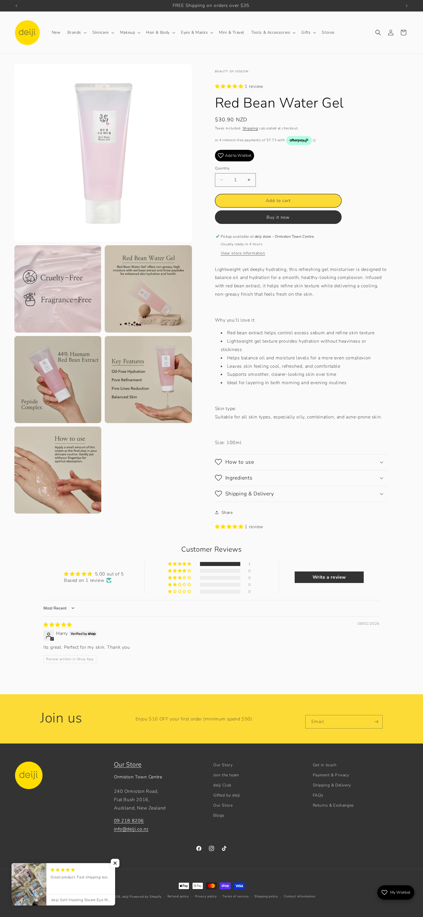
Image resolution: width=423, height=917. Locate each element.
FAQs (318, 795)
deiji (125, 897)
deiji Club (222, 785)
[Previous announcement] (16, 5)
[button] (76, 33)
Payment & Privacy (331, 775)
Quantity (222, 168)
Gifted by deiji (226, 795)
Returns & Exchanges (333, 805)
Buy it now (278, 217)
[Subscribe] (376, 722)
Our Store (128, 764)
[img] (57, 624)
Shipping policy (266, 896)
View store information (243, 253)
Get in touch (325, 765)
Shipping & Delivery (332, 785)
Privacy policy (206, 896)
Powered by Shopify (145, 897)
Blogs (218, 815)
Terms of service (235, 896)
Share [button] (227, 512)
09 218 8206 (129, 821)
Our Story (223, 765)
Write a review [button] (329, 577)
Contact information (299, 896)
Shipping (250, 128)
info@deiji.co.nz (131, 829)
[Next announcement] (406, 5)
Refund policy (178, 896)
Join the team (226, 775)
